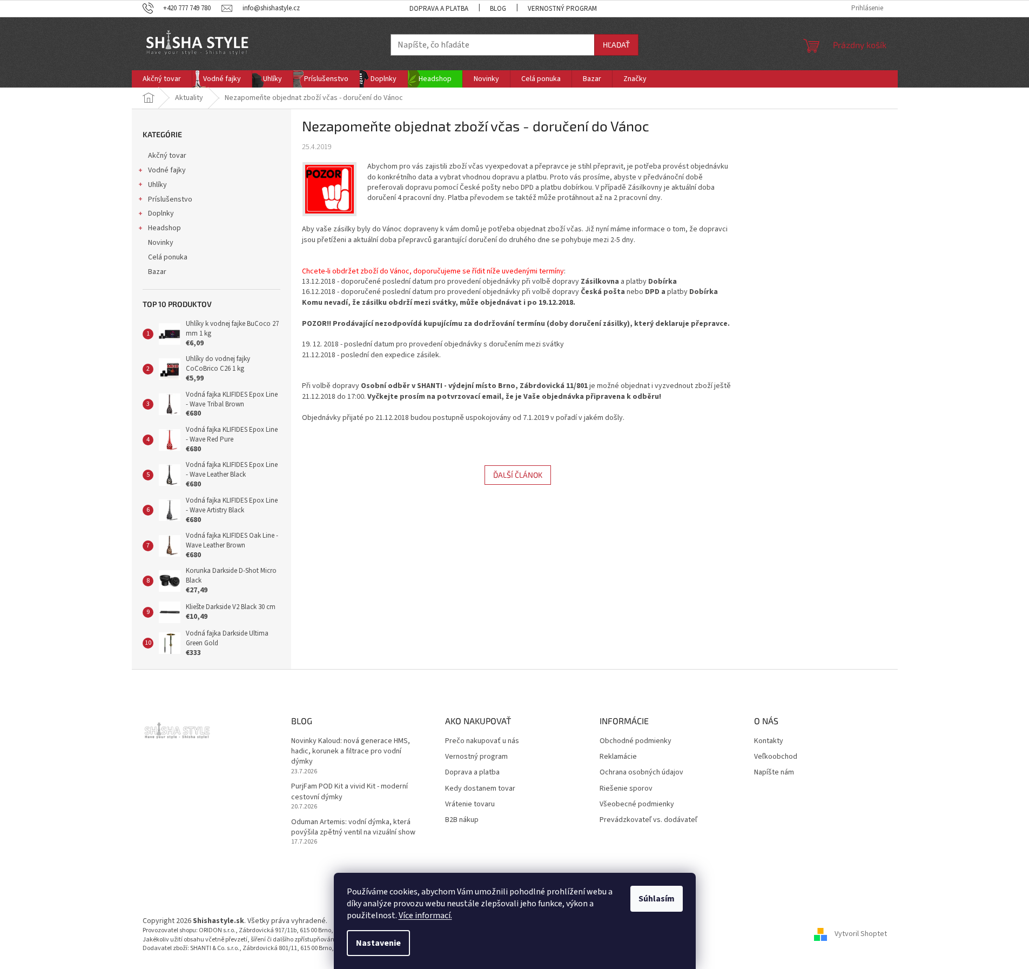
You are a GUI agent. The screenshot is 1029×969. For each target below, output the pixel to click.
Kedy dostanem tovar (480, 789)
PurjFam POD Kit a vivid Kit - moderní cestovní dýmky (349, 791)
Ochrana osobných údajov (641, 772)
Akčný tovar (167, 155)
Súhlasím (656, 899)
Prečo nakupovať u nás (482, 741)
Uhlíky (157, 184)
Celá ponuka (167, 257)
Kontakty (768, 741)
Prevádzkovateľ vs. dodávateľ (648, 820)
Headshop (164, 228)
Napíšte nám (774, 772)
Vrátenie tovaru (470, 804)
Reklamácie (618, 757)
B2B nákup (462, 820)
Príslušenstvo (170, 199)
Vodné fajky (167, 170)
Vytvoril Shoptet (861, 934)
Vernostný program (562, 9)
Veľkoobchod (775, 757)
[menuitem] (162, 79)
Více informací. (425, 915)
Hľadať (616, 44)
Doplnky (161, 213)
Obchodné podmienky (635, 741)
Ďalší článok (517, 474)
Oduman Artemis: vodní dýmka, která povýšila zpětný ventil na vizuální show (353, 827)
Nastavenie (378, 943)
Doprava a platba (438, 9)
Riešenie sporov (626, 789)
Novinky (160, 242)
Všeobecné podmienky (637, 804)
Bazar (157, 271)
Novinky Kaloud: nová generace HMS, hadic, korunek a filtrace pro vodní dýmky (350, 751)
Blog (498, 9)
